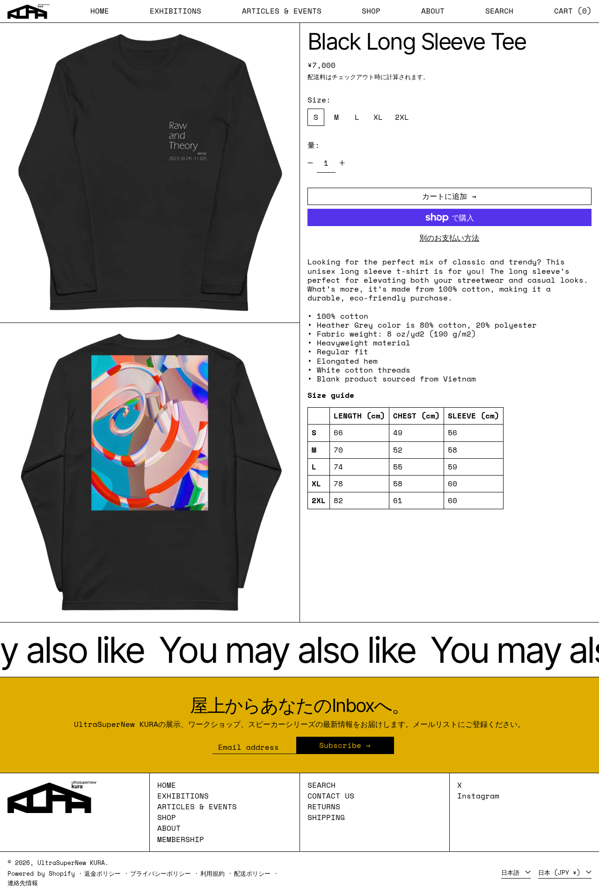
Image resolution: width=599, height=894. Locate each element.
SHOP (166, 817)
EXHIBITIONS (183, 795)
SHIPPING (326, 817)
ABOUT (169, 828)
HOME (166, 785)
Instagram (478, 795)
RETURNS (323, 806)
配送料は (319, 77)
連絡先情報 (22, 883)
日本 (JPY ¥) (561, 872)
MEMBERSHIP (180, 839)
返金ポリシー (102, 873)
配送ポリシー (252, 873)
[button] (499, 11)
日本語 (512, 872)
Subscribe (340, 745)
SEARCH (321, 785)
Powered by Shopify (41, 873)
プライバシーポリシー (160, 873)
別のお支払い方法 (449, 238)
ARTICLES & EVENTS (197, 806)
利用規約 (212, 873)
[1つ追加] (342, 162)
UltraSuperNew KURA (71, 862)
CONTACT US (330, 795)
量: (313, 145)
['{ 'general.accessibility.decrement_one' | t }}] (310, 162)
